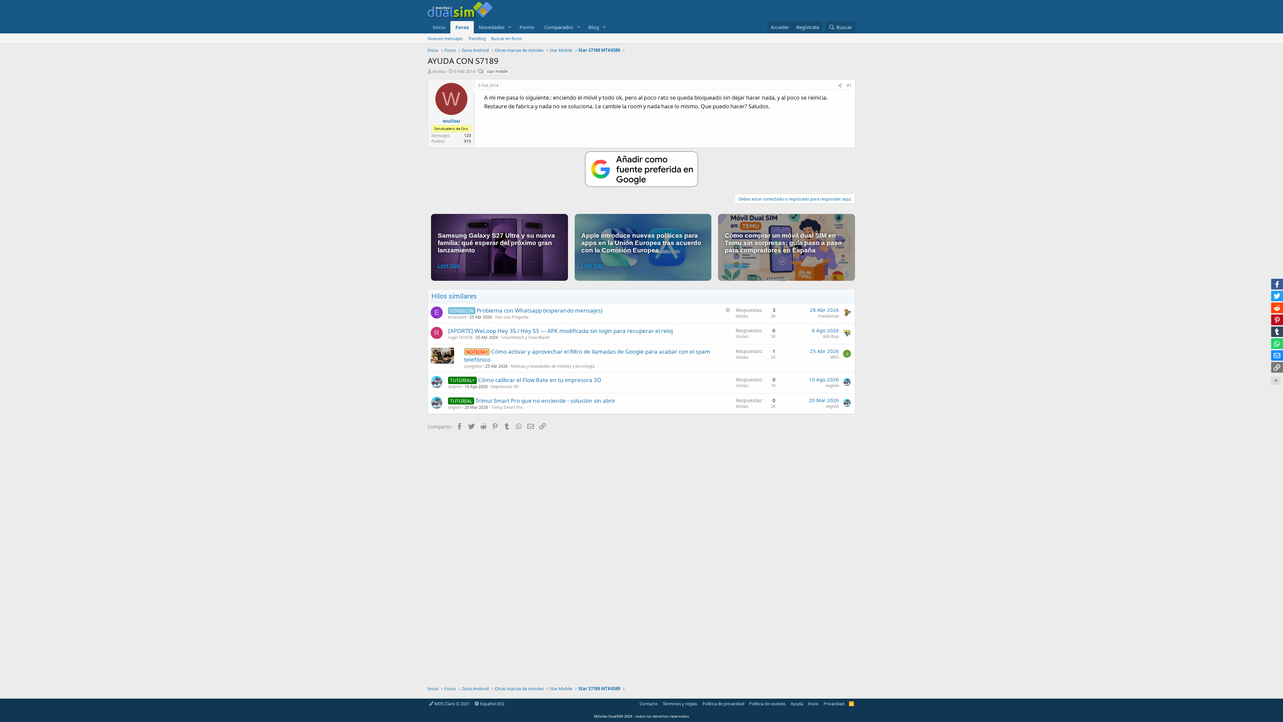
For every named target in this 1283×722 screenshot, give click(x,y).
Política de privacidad (723, 704)
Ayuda (797, 704)
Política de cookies (767, 704)
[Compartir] (840, 86)
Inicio (439, 27)
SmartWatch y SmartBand (525, 337)
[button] (510, 27)
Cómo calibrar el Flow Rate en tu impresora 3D (539, 380)
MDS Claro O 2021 (451, 704)
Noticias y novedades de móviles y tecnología (553, 366)
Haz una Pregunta (512, 317)
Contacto (648, 704)
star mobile (497, 71)
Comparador (558, 27)
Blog (593, 27)
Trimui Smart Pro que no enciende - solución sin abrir (545, 400)
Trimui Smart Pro (507, 407)
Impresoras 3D (505, 386)
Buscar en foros (506, 38)
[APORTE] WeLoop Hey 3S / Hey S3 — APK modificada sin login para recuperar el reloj (560, 331)
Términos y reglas (680, 704)
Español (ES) (491, 704)
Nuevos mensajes (445, 38)
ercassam (457, 317)
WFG (834, 357)
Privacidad (834, 704)
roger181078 (460, 337)
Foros (462, 27)
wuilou (439, 71)
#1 (849, 85)
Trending (477, 38)
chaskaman (828, 316)
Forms (527, 27)
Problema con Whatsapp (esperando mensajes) (539, 310)
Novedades (492, 27)
